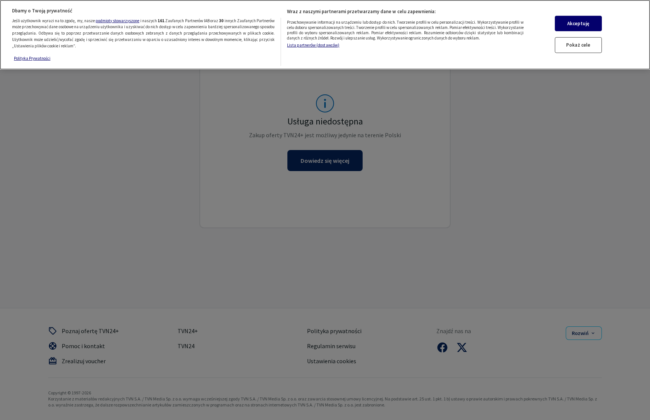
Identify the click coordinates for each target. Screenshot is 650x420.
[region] (325, 35)
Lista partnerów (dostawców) (313, 45)
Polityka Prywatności (32, 58)
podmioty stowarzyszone (117, 20)
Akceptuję (578, 23)
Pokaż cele (578, 45)
